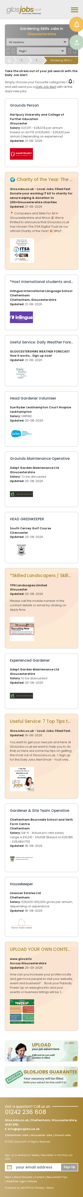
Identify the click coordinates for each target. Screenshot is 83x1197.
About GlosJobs (23, 1177)
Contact (39, 1177)
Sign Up (69, 1167)
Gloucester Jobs (41, 1135)
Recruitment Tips (57, 1177)
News (8, 1177)
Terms (50, 1188)
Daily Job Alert (46, 87)
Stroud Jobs (63, 1135)
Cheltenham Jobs (16, 1135)
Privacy (39, 1188)
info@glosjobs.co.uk (24, 1129)
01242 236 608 (25, 1112)
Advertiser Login (16, 1181)
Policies (32, 1181)
